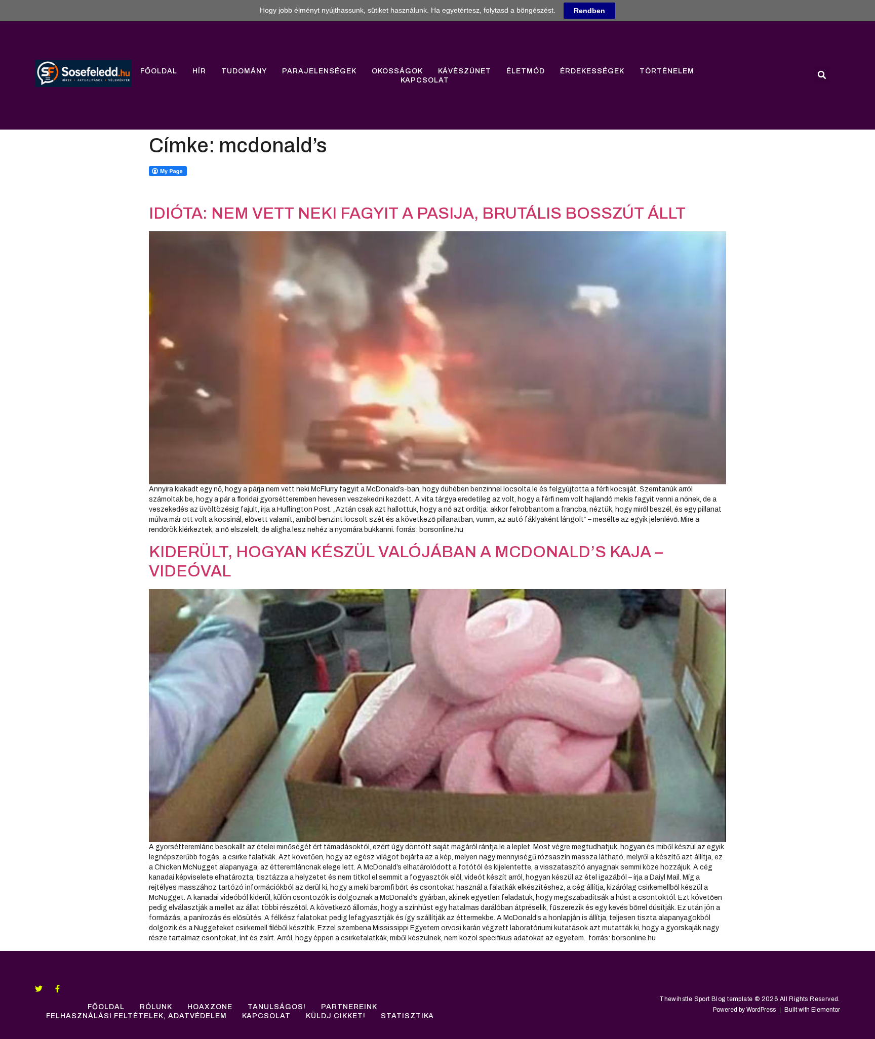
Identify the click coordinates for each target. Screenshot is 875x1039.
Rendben (589, 11)
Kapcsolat (425, 80)
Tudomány (244, 71)
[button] (821, 74)
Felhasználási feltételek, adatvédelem (136, 1016)
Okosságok (397, 71)
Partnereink (349, 1007)
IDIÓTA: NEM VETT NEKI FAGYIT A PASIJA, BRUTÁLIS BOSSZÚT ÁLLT (417, 213)
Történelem (667, 71)
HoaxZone (209, 1007)
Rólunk (156, 1007)
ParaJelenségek (319, 71)
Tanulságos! (277, 1007)
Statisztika (407, 1016)
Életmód (525, 71)
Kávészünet (464, 71)
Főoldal (158, 71)
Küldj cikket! (336, 1016)
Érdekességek (592, 71)
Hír (199, 71)
